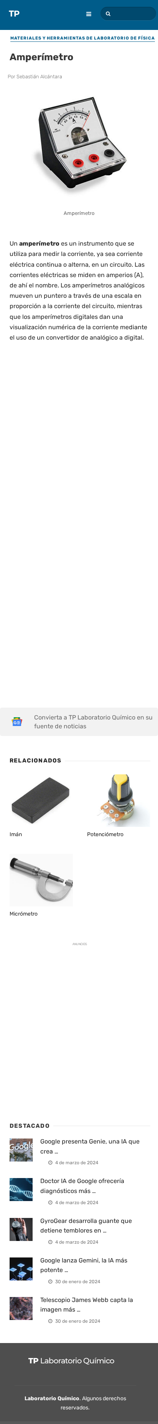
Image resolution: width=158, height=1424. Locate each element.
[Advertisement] (79, 432)
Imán (16, 834)
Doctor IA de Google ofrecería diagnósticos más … (82, 1186)
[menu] (85, 9)
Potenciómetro (105, 834)
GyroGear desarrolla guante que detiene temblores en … (86, 1225)
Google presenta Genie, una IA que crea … (90, 1146)
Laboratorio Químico (52, 1398)
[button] (107, 13)
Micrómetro (24, 914)
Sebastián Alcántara (39, 76)
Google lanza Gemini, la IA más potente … (83, 1265)
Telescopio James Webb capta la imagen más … (86, 1304)
